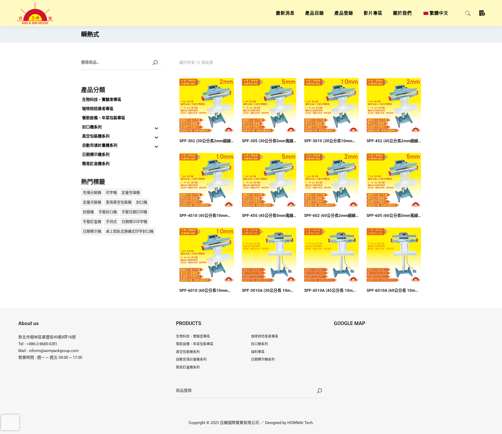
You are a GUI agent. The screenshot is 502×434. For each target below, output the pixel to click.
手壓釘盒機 (92, 221)
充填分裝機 (92, 192)
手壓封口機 (108, 212)
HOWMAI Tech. (300, 422)
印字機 (111, 192)
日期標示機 (92, 231)
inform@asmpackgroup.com (54, 350)
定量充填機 (131, 192)
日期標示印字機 (134, 221)
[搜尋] (319, 391)
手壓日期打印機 (134, 212)
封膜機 (88, 212)
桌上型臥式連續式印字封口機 (129, 231)
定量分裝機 (92, 202)
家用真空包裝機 (119, 202)
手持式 (111, 221)
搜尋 (155, 63)
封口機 (141, 202)
